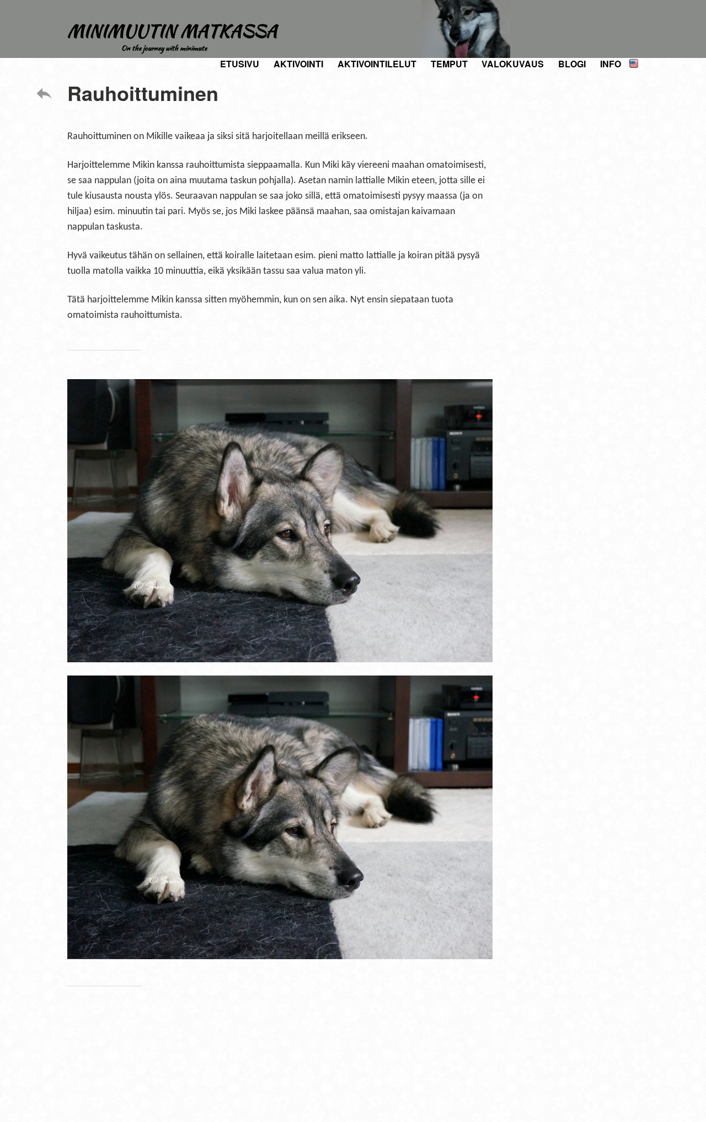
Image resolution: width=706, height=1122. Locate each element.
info (610, 63)
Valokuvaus (513, 63)
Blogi (572, 63)
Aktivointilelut (377, 63)
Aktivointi (298, 63)
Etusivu (239, 63)
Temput (449, 63)
